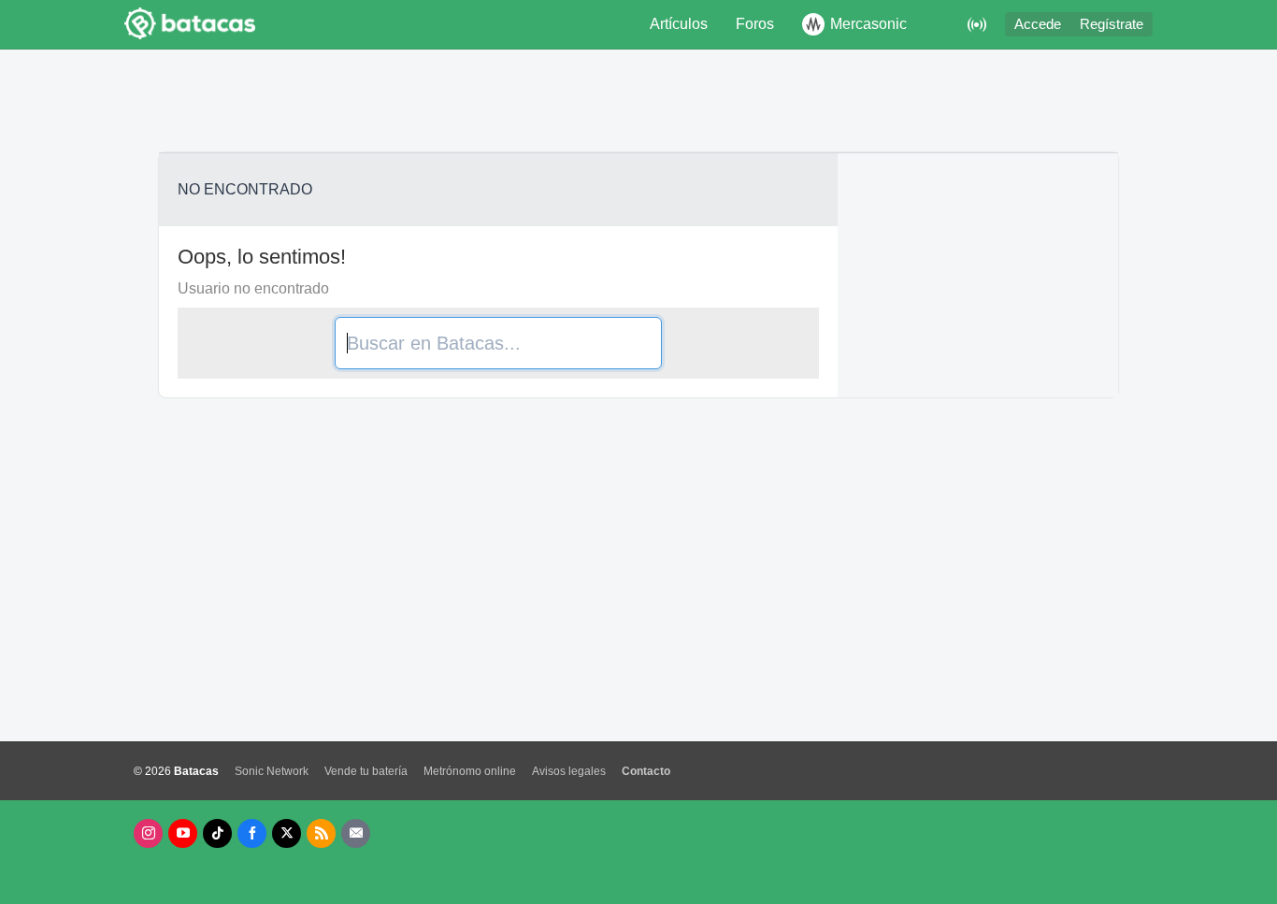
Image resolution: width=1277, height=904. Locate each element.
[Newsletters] (355, 833)
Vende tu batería (366, 771)
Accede (1037, 24)
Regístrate (1111, 24)
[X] (286, 833)
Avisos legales (569, 771)
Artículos (679, 24)
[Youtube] (182, 833)
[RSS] (321, 833)
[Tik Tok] (217, 833)
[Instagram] (148, 833)
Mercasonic (868, 24)
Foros (755, 24)
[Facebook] (251, 833)
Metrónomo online (469, 771)
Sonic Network (271, 771)
